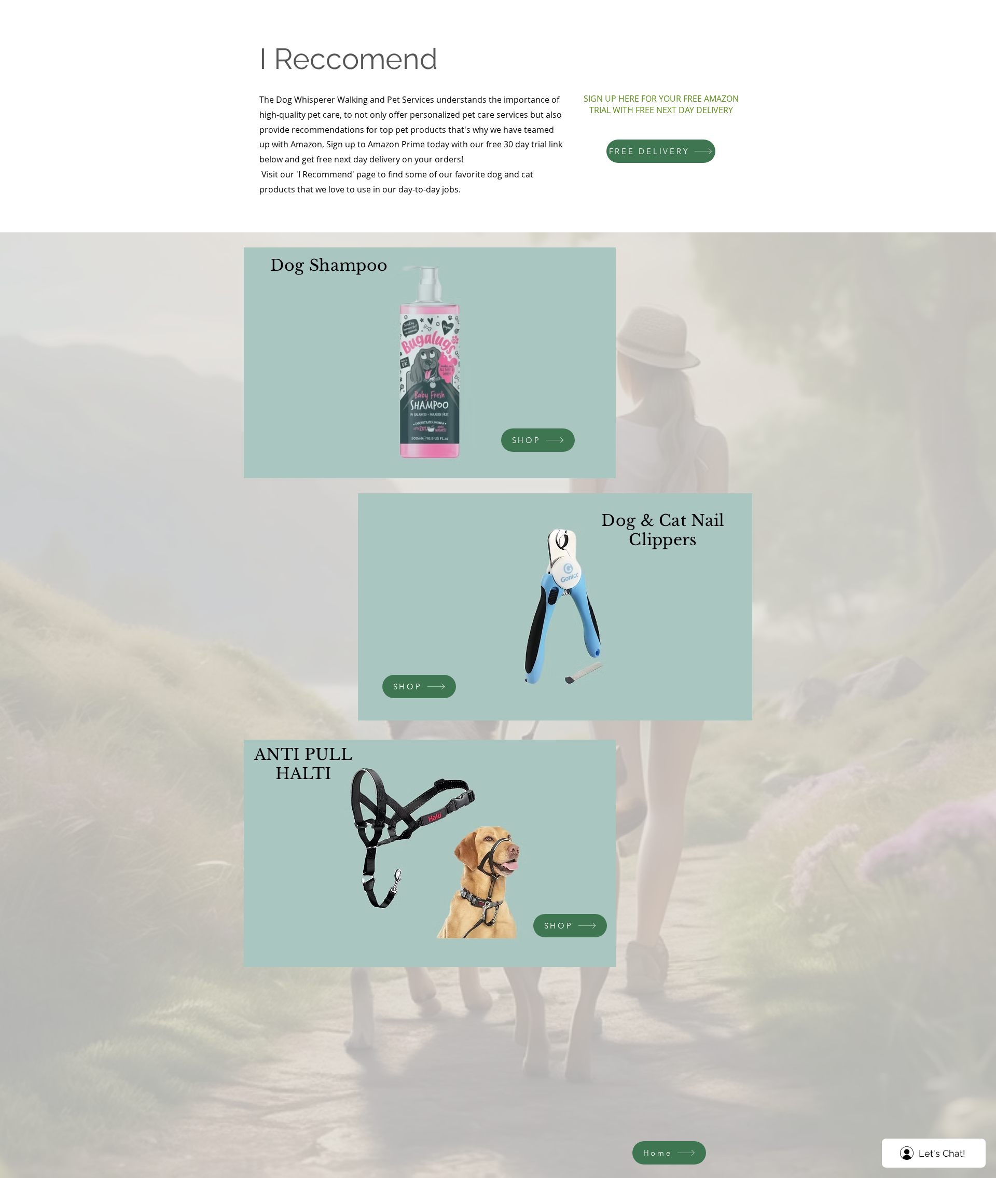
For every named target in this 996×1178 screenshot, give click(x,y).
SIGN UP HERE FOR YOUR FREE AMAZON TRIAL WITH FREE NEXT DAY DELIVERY (661, 104)
